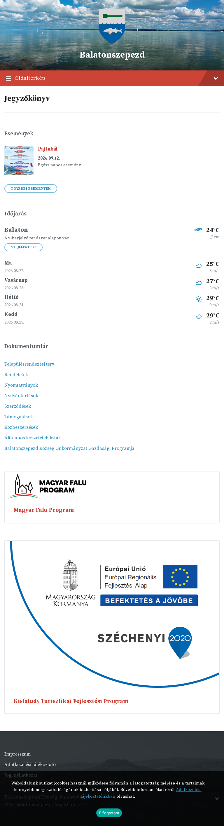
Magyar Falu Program (43, 510)
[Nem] (217, 798)
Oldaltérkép (30, 78)
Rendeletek (16, 375)
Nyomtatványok (21, 385)
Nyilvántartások (21, 396)
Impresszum (17, 754)
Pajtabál (47, 149)
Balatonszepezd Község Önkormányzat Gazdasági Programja (69, 448)
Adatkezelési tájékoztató (30, 765)
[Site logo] (112, 42)
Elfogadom (109, 813)
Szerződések (17, 406)
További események (31, 188)
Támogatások (18, 417)
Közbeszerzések (21, 427)
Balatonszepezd (112, 55)
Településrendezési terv (29, 364)
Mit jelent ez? (23, 247)
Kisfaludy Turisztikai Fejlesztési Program (70, 701)
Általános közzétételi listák (32, 438)
